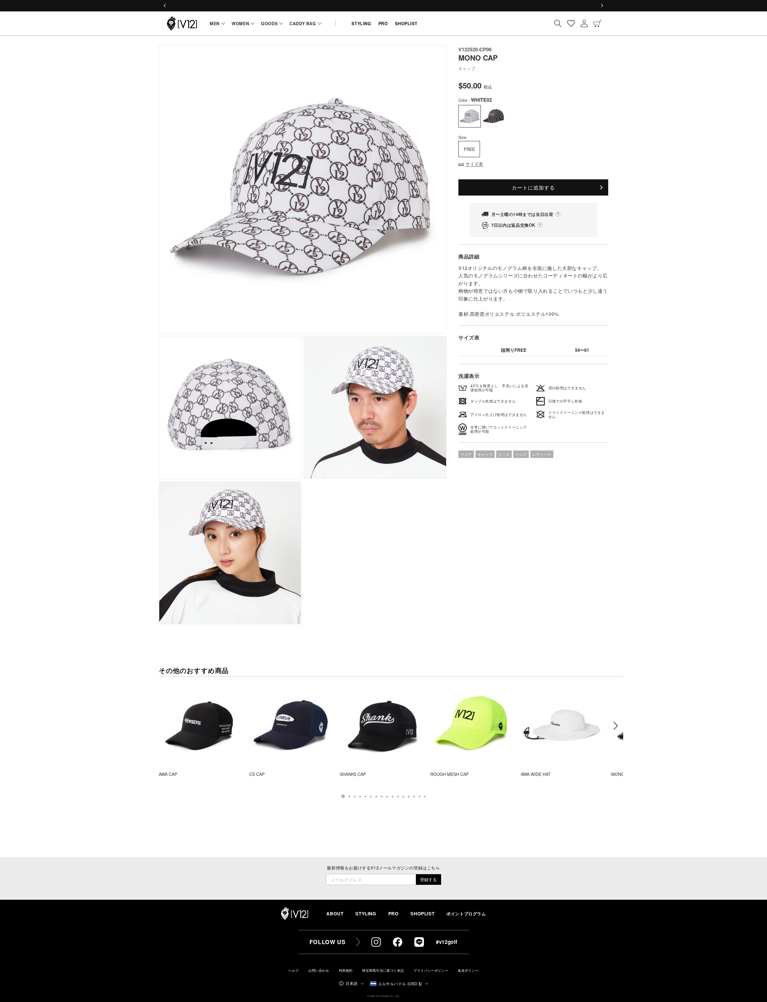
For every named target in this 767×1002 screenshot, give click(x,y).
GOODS (269, 23)
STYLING (365, 913)
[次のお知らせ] (602, 5)
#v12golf (447, 941)
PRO (393, 913)
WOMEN (240, 23)
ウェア (466, 454)
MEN (215, 23)
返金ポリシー (468, 970)
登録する (428, 879)
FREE (469, 149)
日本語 (351, 983)
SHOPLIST (422, 913)
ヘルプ (293, 970)
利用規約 (346, 970)
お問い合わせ (318, 970)
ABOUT (334, 913)
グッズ (504, 454)
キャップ (485, 454)
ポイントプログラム (466, 913)
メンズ (521, 454)
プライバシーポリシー (430, 970)
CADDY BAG (302, 23)
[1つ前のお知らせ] (165, 5)
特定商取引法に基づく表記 (383, 970)
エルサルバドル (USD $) (400, 983)
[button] (216, 23)
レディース (541, 454)
